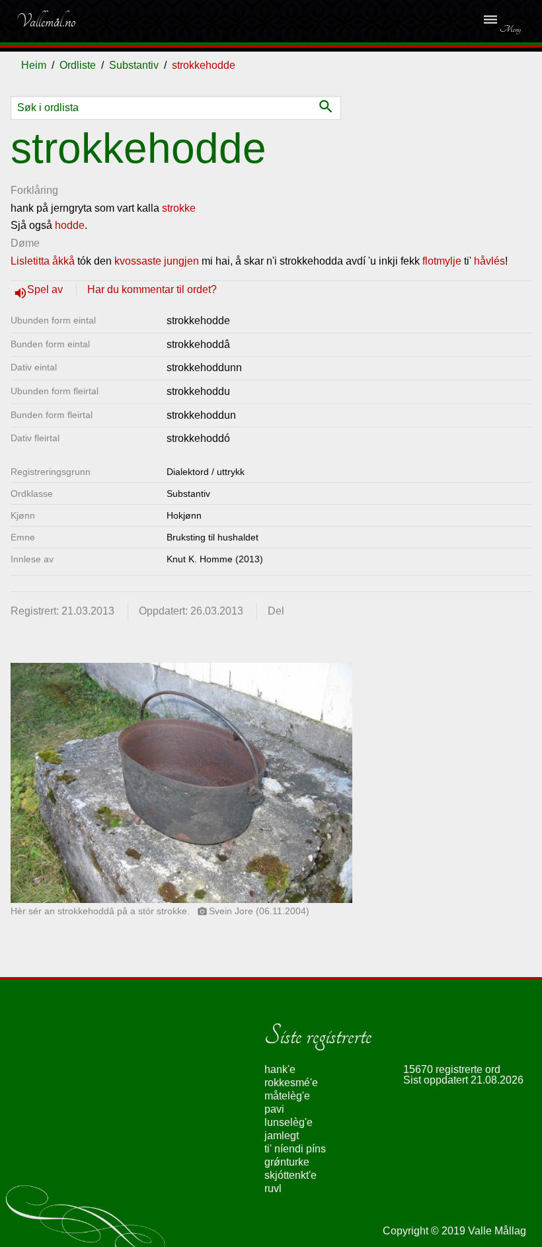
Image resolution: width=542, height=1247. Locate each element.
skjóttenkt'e (290, 1175)
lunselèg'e (288, 1122)
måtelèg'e (287, 1095)
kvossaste (137, 261)
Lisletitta (30, 261)
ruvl (273, 1188)
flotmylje (441, 261)
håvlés (489, 261)
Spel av (46, 289)
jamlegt (281, 1135)
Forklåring (34, 190)
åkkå (63, 261)
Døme (25, 243)
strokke (179, 208)
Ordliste (77, 65)
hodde (70, 225)
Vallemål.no (45, 21)
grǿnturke (286, 1162)
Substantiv (134, 65)
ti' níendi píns (295, 1148)
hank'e (279, 1069)
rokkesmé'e (291, 1082)
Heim (33, 65)
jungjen (181, 261)
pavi (274, 1109)
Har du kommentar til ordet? (152, 289)
